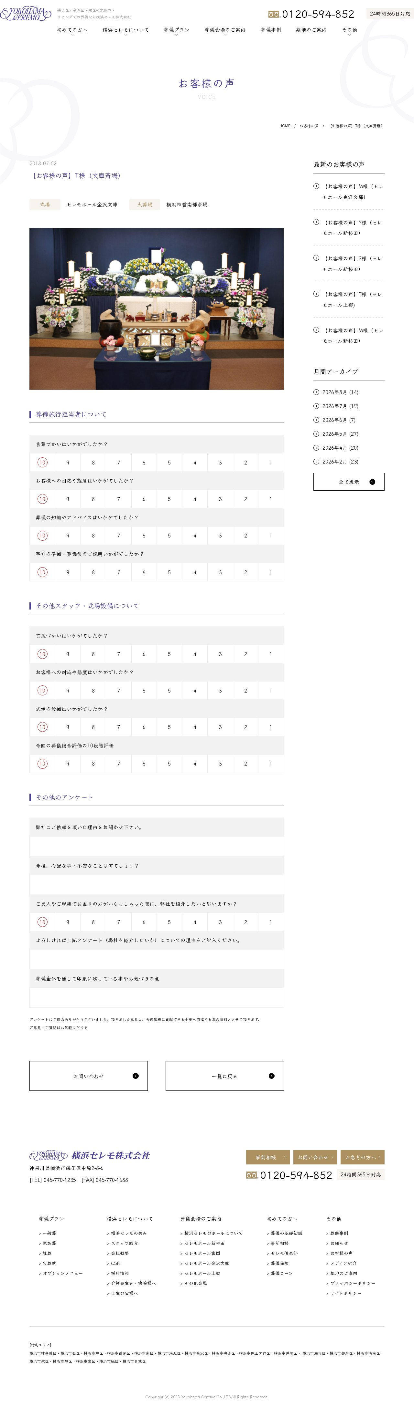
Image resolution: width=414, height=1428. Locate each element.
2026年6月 (334, 419)
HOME (284, 126)
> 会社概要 (118, 1253)
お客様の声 (309, 126)
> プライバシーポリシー (351, 1283)
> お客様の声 (339, 1253)
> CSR (113, 1263)
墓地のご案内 (311, 29)
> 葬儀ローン (280, 1273)
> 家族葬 (47, 1243)
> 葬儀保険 (278, 1263)
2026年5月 (334, 433)
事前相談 (266, 1157)
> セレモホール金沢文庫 (204, 1263)
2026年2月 (334, 461)
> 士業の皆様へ (122, 1293)
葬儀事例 (271, 29)
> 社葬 (45, 1253)
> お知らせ (337, 1243)
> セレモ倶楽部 (282, 1253)
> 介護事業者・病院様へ (131, 1283)
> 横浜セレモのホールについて (211, 1233)
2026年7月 (334, 406)
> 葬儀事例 (337, 1233)
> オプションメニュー (60, 1273)
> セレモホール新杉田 (202, 1243)
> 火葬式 (47, 1263)
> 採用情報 (118, 1273)
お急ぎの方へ (360, 1157)
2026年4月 (334, 447)
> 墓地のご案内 (341, 1273)
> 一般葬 (47, 1233)
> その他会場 (193, 1283)
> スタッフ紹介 (122, 1243)
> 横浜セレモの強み (127, 1233)
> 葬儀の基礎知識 (284, 1233)
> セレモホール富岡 (200, 1253)
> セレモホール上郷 (200, 1273)
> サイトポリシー (344, 1293)
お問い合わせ (313, 1157)
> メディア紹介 (341, 1263)
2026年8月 (334, 392)
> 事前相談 (278, 1243)
